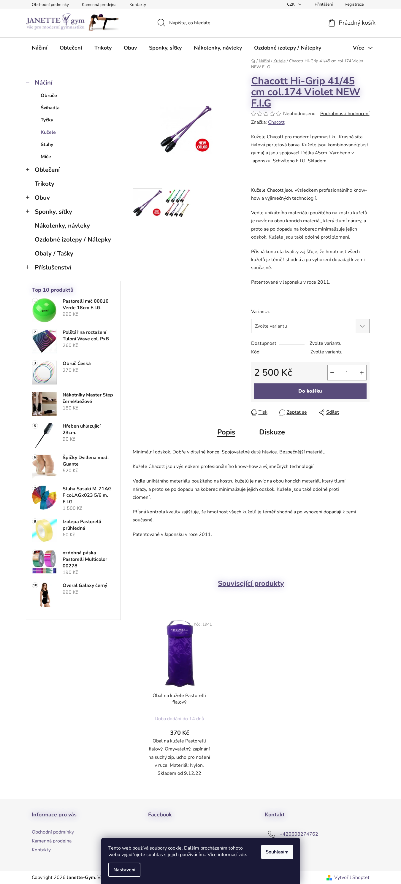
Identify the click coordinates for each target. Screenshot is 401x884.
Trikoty (44, 184)
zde (242, 854)
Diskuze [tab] (272, 432)
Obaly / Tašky (54, 253)
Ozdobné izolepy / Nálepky (73, 239)
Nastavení (124, 869)
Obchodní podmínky (50, 4)
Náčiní (43, 82)
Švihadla (50, 107)
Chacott (276, 122)
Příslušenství (53, 267)
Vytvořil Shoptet (352, 877)
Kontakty (137, 4)
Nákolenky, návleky (62, 225)
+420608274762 (299, 834)
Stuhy (47, 144)
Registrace (354, 4)
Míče (46, 156)
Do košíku (310, 391)
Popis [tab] (226, 432)
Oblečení (47, 170)
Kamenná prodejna (99, 4)
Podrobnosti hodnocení (345, 113)
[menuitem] (39, 48)
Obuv (42, 197)
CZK (291, 4)
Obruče (49, 95)
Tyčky (47, 120)
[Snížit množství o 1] (332, 372)
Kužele (48, 132)
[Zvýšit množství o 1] (361, 372)
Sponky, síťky (53, 211)
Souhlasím (277, 852)
